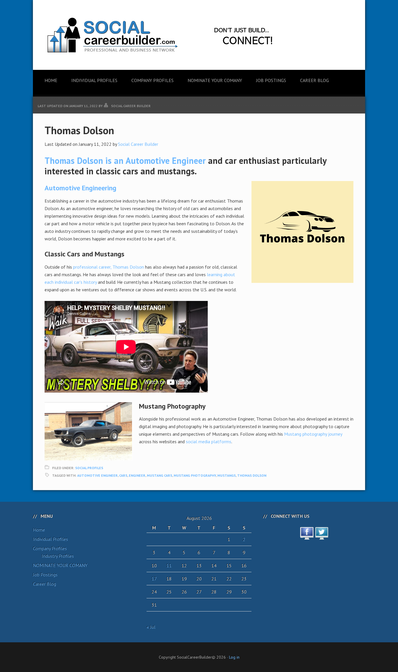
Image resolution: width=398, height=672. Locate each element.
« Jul (151, 627)
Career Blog (44, 584)
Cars (123, 475)
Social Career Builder (138, 144)
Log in (234, 657)
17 (154, 578)
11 (169, 565)
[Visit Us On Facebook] (306, 536)
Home (39, 530)
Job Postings (45, 574)
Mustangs (226, 475)
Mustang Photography (195, 475)
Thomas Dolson (251, 475)
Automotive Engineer (97, 475)
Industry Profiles (58, 556)
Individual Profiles (50, 539)
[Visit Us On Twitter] (321, 536)
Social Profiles (89, 468)
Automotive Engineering (80, 187)
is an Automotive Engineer (125, 160)
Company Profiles (50, 548)
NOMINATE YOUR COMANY (60, 565)
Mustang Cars (159, 475)
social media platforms (208, 441)
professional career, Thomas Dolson (108, 267)
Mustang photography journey (313, 434)
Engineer (137, 475)
